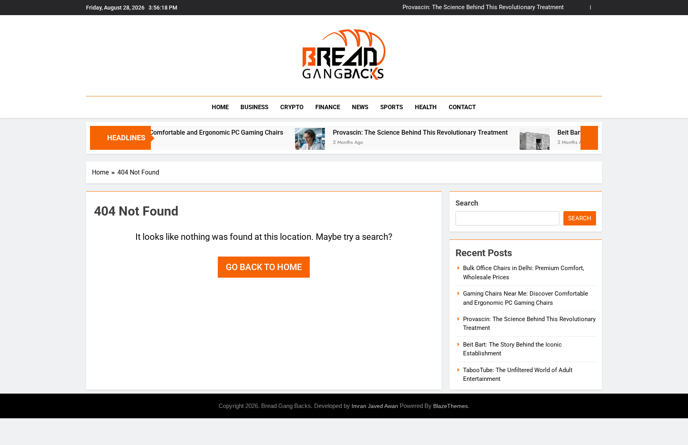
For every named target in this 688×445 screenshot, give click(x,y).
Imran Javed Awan (375, 406)
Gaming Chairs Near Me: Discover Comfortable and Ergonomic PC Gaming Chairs (154, 132)
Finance (327, 107)
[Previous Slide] (584, 7)
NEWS (360, 107)
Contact (462, 107)
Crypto (291, 107)
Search (466, 203)
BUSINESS (254, 107)
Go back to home (264, 267)
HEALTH (426, 107)
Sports (391, 107)
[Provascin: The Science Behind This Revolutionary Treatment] (297, 143)
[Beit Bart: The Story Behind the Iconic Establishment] (522, 143)
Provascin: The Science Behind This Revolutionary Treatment (483, 7)
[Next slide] (596, 7)
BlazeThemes (450, 406)
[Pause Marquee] (589, 138)
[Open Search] (599, 107)
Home (220, 107)
